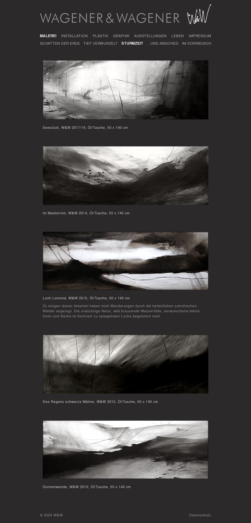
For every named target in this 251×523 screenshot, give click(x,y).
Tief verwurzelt (100, 43)
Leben (177, 35)
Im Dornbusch (196, 43)
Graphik (121, 35)
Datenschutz (200, 514)
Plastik (100, 35)
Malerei (48, 35)
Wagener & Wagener (125, 15)
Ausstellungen (150, 35)
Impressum (200, 35)
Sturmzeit (132, 43)
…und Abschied (163, 43)
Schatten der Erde (60, 43)
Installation (74, 35)
